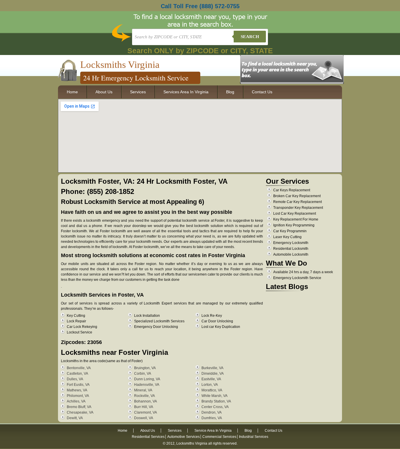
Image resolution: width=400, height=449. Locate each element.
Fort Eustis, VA (78, 385)
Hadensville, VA (146, 385)
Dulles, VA (75, 379)
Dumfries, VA (211, 418)
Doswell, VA (143, 418)
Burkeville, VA (212, 368)
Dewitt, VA (75, 418)
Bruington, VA (145, 368)
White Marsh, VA (214, 396)
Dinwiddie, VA (212, 373)
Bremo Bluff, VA (79, 407)
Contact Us (262, 92)
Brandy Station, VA (216, 401)
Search (250, 36)
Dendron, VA (211, 412)
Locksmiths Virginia (120, 64)
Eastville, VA (211, 379)
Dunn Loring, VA (147, 379)
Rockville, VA (144, 396)
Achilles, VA (76, 401)
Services (138, 92)
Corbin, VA (142, 373)
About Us (103, 92)
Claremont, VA (145, 412)
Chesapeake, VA (80, 412)
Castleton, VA (77, 373)
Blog (230, 92)
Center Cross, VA (215, 407)
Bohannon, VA (145, 401)
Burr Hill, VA (143, 407)
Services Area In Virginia (185, 92)
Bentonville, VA (79, 368)
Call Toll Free (200, 6)
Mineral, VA (143, 390)
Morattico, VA (211, 390)
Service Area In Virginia (213, 431)
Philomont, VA (78, 396)
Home (72, 92)
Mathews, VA (77, 390)
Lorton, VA (209, 385)
